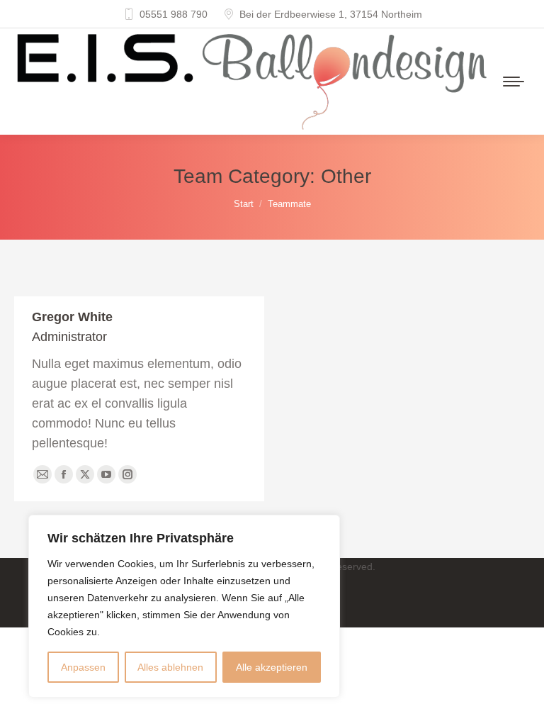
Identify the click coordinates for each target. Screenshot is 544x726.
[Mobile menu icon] (513, 81)
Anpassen (83, 667)
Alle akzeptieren (271, 667)
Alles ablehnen (170, 667)
